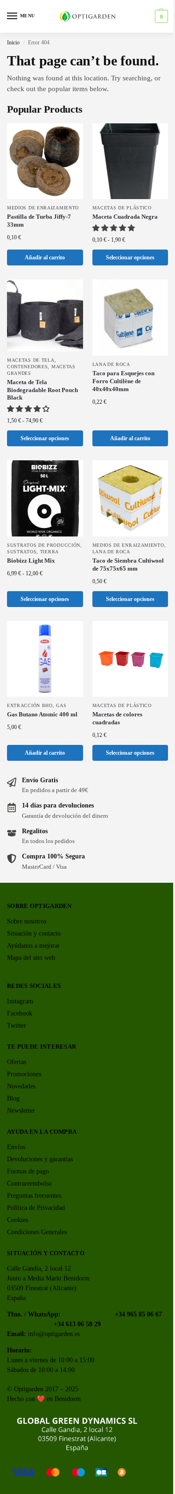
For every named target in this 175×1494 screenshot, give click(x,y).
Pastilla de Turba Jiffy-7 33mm (39, 220)
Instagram (20, 1001)
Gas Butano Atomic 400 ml (42, 714)
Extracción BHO (30, 705)
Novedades (21, 1086)
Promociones (24, 1074)
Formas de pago (28, 1171)
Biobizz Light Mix (31, 560)
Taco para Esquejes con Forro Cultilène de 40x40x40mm (123, 381)
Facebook (19, 1013)
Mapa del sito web (31, 957)
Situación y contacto (34, 933)
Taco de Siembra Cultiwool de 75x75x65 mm (128, 564)
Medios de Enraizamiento (43, 207)
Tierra (49, 551)
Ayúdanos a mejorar (33, 945)
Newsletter (21, 1110)
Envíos (16, 1147)
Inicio (13, 42)
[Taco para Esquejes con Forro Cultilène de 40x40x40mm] (130, 317)
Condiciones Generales (37, 1232)
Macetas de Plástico (122, 207)
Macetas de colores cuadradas (117, 718)
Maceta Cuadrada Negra (125, 216)
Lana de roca (111, 364)
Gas (61, 705)
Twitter (16, 1025)
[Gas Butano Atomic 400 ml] (45, 659)
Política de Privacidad (36, 1207)
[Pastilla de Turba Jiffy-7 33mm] (45, 161)
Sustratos (21, 551)
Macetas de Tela (31, 360)
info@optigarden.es (54, 1333)
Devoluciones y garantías (40, 1159)
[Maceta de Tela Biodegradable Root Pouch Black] (45, 315)
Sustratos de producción (43, 545)
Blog (13, 1098)
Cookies (17, 1219)
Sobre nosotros (26, 921)
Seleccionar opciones (130, 257)
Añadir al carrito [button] (45, 257)
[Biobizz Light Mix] (45, 498)
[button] (160, 16)
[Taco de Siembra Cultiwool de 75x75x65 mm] (130, 498)
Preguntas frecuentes (34, 1195)
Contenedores (27, 366)
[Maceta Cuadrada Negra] (130, 161)
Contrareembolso (29, 1183)
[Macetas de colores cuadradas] (130, 659)
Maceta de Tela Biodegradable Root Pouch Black (42, 390)
